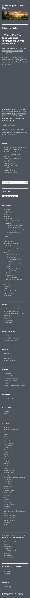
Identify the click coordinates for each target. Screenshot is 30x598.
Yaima (6, 524)
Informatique (8, 241)
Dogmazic (7, 549)
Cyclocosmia (8, 445)
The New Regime (9, 520)
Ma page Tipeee (9, 383)
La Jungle (7, 475)
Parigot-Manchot (9, 318)
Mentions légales (9, 170)
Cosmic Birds (8, 441)
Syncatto (7, 506)
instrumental (5, 132)
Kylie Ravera (8, 356)
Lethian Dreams (9, 479)
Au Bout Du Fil (8, 546)
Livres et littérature (12, 218)
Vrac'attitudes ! (9, 293)
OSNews (6, 414)
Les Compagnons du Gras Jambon (14, 477)
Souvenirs (7, 284)
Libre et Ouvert (8, 398)
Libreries (8, 252)
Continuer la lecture (8, 125)
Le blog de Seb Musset (11, 378)
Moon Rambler (8, 486)
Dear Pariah (7, 374)
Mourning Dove (9, 490)
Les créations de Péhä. (11, 340)
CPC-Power (7, 571)
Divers (6, 236)
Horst (6, 468)
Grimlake (7, 461)
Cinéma (8, 216)
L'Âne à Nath (8, 376)
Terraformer (8, 509)
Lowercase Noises (14, 132)
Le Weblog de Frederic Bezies (9, 593)
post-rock (4, 134)
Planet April (7, 586)
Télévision (7, 286)
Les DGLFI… (7, 168)
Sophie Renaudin (9, 360)
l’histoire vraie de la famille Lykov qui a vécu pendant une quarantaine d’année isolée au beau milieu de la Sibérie (14, 114)
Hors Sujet (7, 466)
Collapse (6, 438)
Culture (18, 129)
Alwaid (6, 434)
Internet (8, 246)
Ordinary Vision (9, 493)
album (4, 131)
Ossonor (6, 495)
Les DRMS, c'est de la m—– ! (13, 277)
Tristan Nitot (8, 322)
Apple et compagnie (12, 243)
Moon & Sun (8, 484)
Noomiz (9, 234)
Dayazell (6, 447)
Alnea (6, 432)
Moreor (6, 488)
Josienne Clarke (9, 472)
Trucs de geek (10, 275)
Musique (23, 129)
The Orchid (7, 522)
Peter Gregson (8, 502)
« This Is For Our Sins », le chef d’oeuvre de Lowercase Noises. (13, 39)
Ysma (5, 527)
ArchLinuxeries (12, 255)
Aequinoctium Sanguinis (12, 429)
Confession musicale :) (14, 227)
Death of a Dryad (9, 450)
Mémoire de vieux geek (13, 273)
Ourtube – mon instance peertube (15, 385)
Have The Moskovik (10, 551)
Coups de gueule (9, 212)
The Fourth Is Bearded (11, 518)
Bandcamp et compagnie (15, 225)
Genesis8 (7, 573)
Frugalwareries (12, 257)
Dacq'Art (7, 336)
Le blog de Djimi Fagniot (11, 338)
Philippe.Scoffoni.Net (10, 320)
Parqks (6, 497)
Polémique (7, 295)
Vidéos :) (7, 289)
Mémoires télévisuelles (13, 221)
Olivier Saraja (8, 358)
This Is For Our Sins (12, 134)
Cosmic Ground (9, 443)
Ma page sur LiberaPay (11, 380)
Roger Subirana (9, 558)
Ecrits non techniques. (11, 165)
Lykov (20, 132)
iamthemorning (9, 470)
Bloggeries (7, 209)
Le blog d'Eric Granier (11, 311)
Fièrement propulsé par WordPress (16, 595)
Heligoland (7, 463)
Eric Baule (7, 457)
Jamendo (7, 553)
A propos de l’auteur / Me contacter (15, 147)
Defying (6, 452)
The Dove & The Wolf (10, 515)
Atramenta (7, 353)
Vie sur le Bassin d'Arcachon (13, 291)
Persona (6, 500)
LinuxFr (6, 412)
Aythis (6, 436)
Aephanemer (8, 427)
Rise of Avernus (9, 504)
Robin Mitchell (8, 555)
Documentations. (9, 163)
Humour (6, 239)
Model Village (8, 481)
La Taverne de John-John (12, 309)
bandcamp (9, 131)
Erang (6, 454)
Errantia (6, 459)
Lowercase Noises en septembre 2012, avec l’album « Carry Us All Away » (14, 51)
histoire (19, 131)
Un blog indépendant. (11, 172)
